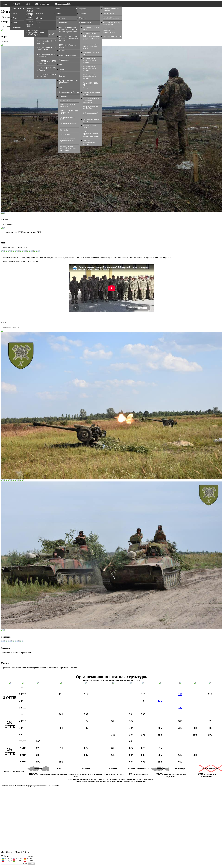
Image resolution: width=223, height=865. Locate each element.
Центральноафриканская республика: (69, 82)
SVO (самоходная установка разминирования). (109, 30)
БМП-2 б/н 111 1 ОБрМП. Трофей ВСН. (69, 112)
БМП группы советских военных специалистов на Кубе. (91, 38)
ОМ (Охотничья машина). (112, 36)
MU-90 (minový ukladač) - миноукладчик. (112, 23)
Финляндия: (64, 60)
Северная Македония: (68, 55)
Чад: (61, 87)
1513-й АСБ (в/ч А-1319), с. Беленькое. (47, 76)
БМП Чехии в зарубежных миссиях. (90, 133)
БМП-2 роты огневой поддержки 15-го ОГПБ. (68, 105)
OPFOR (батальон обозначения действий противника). (68, 148)
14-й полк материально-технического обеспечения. (91, 100)
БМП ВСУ (17, 4)
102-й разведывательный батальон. (91, 93)
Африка (39, 18)
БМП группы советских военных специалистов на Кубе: (68, 38)
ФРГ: (61, 65)
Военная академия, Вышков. (89, 126)
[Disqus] (111, 818)
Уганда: (62, 76)
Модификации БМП (63, 4)
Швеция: (82, 18)
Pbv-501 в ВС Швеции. (111, 18)
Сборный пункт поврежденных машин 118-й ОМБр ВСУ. (35, 33)
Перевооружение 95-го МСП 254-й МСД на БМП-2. (91, 47)
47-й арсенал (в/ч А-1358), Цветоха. (47, 42)
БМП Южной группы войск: (67, 46)
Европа (38, 23)
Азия (37, 9)
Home (5, 4)
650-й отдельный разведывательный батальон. (89, 60)
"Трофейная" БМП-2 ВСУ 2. (69, 124)
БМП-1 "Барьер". (109, 13)
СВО (28, 4)
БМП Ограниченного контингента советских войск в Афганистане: (68, 29)
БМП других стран (42, 4)
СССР (38, 27)
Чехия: (61, 69)
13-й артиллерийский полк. (90, 114)
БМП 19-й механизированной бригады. (89, 142)
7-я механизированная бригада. (91, 120)
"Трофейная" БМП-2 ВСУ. (67, 118)
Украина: (83, 13)
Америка (39, 13)
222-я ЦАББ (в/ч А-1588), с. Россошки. (47, 62)
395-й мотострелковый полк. (91, 53)
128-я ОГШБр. (65, 134)
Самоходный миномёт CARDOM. (110, 9)
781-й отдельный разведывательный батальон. (89, 68)
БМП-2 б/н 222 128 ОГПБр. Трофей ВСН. (68, 99)
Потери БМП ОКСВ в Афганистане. (90, 84)
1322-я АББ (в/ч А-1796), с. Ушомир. (46, 69)
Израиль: (82, 9)
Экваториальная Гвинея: (69, 92)
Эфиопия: (63, 97)
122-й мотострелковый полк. (91, 28)
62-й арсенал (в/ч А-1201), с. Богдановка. (47, 55)
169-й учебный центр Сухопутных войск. (67, 140)
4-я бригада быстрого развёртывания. (90, 107)
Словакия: (63, 51)
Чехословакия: (85, 23)
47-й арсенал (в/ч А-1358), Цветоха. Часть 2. (47, 49)
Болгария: (63, 23)
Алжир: (62, 18)
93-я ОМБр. (64, 130)
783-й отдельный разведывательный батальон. (89, 76)
